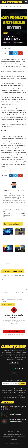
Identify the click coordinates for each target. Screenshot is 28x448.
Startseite (3, 6)
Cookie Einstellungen (19, 443)
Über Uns (10, 431)
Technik (6, 33)
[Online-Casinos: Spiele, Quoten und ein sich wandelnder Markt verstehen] (4, 408)
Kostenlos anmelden (15, 331)
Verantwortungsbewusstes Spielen (14, 434)
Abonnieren (22, 383)
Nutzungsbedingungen (9, 436)
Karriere (17, 431)
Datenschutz (21, 436)
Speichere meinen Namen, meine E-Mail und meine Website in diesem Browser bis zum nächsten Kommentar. (13, 299)
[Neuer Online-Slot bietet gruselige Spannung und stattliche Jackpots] (4, 421)
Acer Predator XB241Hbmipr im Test (7, 215)
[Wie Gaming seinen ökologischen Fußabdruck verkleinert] (20, 248)
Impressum (14, 439)
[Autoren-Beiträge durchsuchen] (14, 185)
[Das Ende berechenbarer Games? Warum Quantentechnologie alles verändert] (8, 231)
